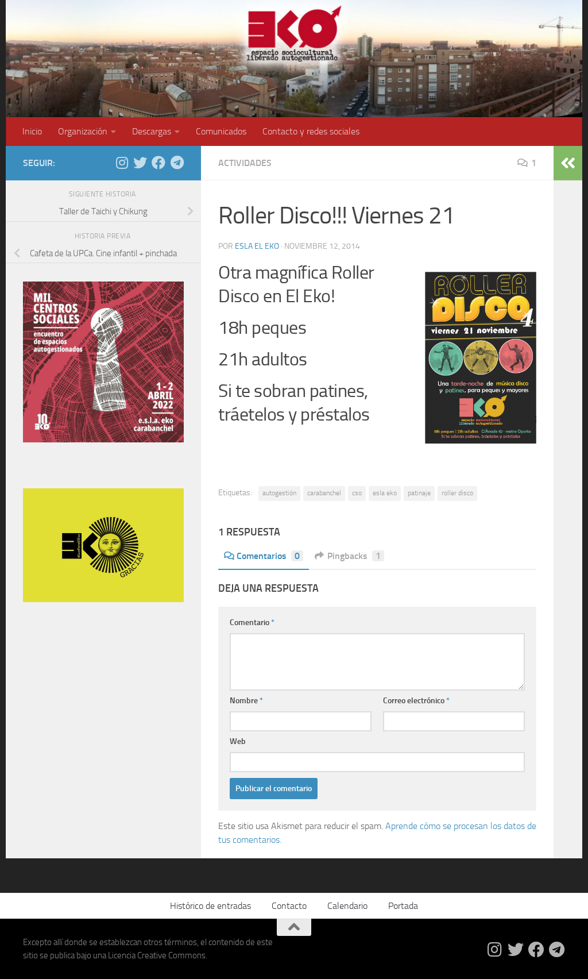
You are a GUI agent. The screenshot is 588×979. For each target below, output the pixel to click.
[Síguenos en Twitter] (140, 162)
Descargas (151, 131)
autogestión (279, 493)
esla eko (385, 493)
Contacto (289, 905)
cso (357, 493)
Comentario (252, 622)
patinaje (419, 493)
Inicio (32, 131)
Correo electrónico (416, 701)
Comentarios (268, 555)
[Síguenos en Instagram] (122, 162)
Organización (82, 131)
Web (238, 741)
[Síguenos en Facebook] (158, 162)
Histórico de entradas (210, 905)
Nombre (246, 701)
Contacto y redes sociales (310, 131)
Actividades (245, 162)
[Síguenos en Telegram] (177, 162)
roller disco (457, 493)
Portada (403, 905)
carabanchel (324, 493)
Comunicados (221, 131)
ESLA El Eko (257, 246)
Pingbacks (354, 555)
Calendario (347, 905)
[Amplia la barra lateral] (568, 163)
